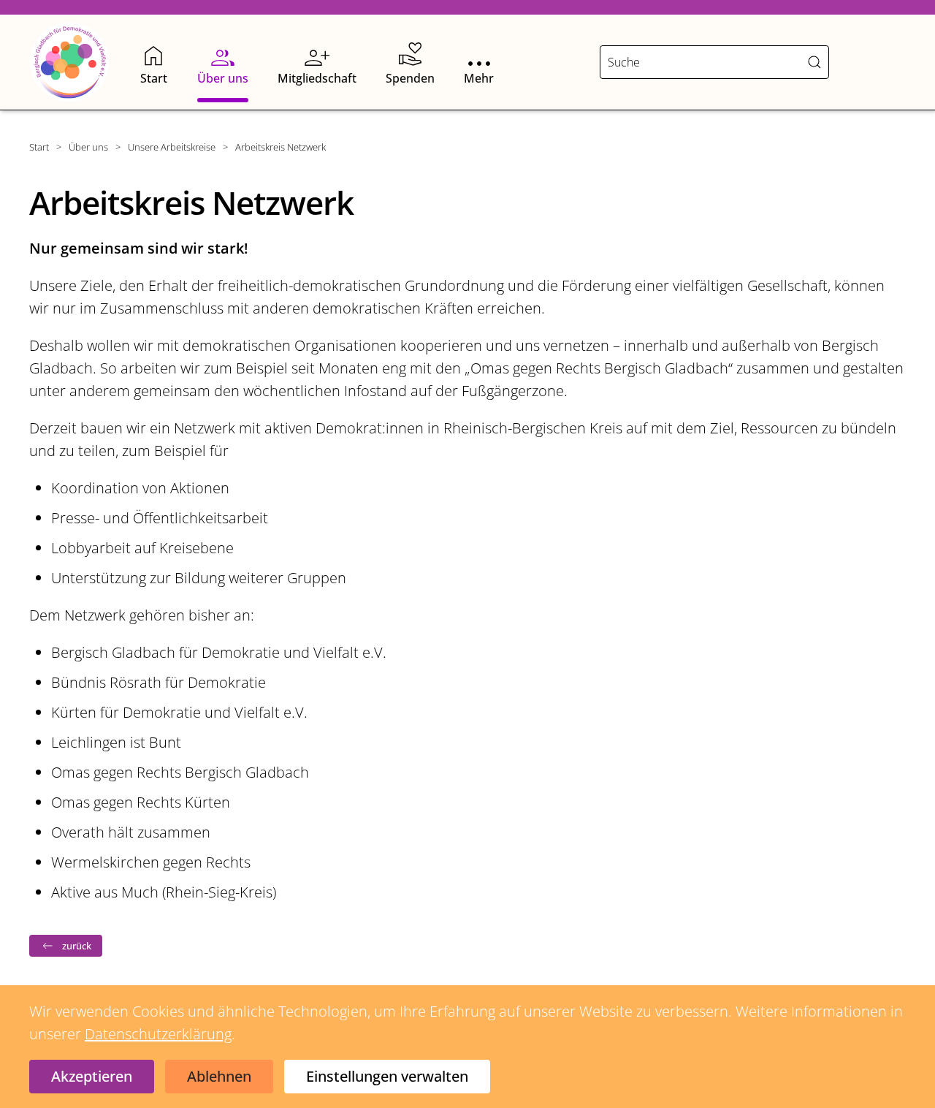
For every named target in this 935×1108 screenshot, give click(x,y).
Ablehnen (219, 1076)
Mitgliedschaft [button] (317, 78)
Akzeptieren (91, 1076)
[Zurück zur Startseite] (69, 62)
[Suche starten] (814, 62)
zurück (76, 945)
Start (153, 78)
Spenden (410, 78)
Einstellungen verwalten (387, 1076)
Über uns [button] (222, 78)
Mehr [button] (479, 78)
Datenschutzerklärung (158, 1034)
